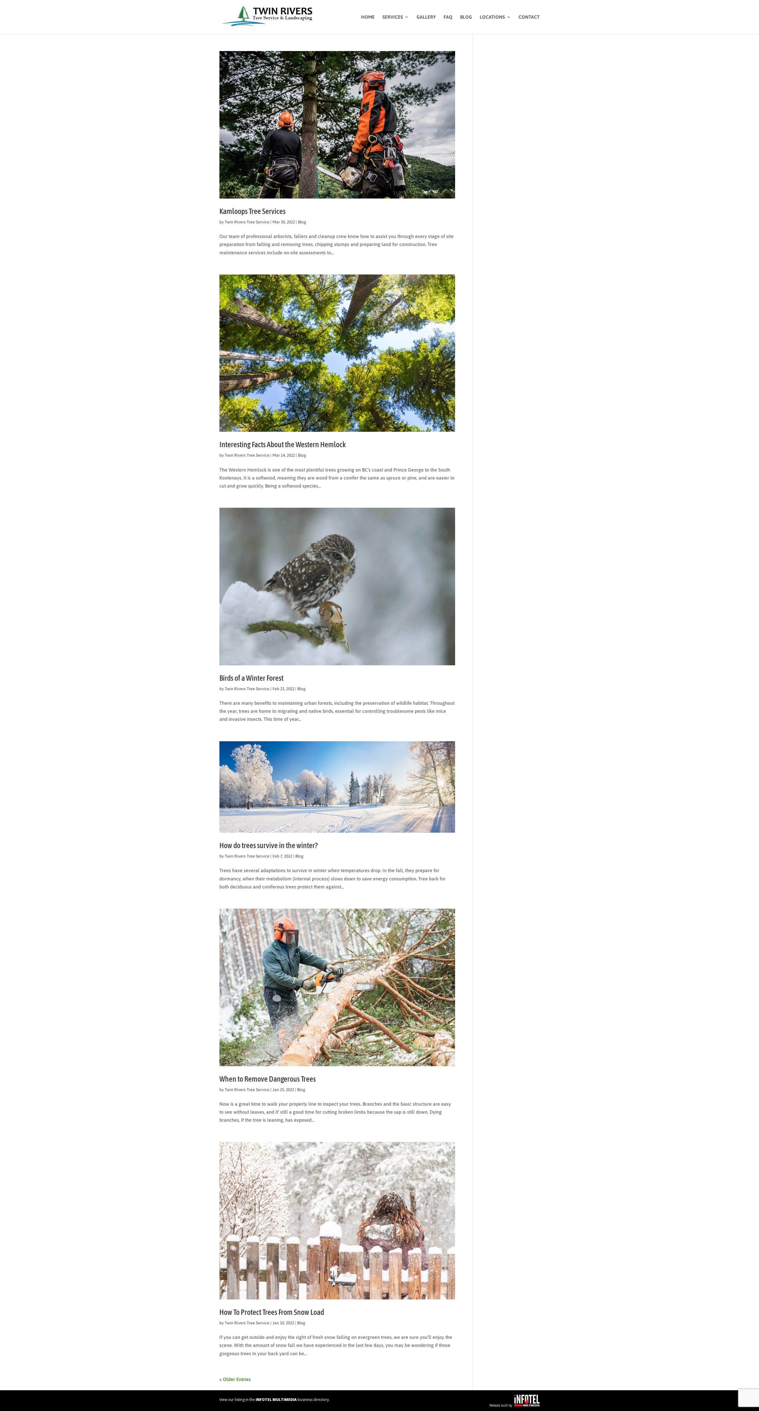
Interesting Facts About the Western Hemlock (282, 444)
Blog (466, 17)
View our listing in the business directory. (274, 1399)
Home (368, 17)
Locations (492, 17)
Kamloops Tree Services (252, 211)
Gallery (426, 17)
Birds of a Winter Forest (251, 678)
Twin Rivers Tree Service (247, 222)
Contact (529, 17)
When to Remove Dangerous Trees (267, 1078)
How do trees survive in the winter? (268, 845)
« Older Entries (235, 1379)
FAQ (448, 17)
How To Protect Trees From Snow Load (271, 1312)
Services (392, 17)
